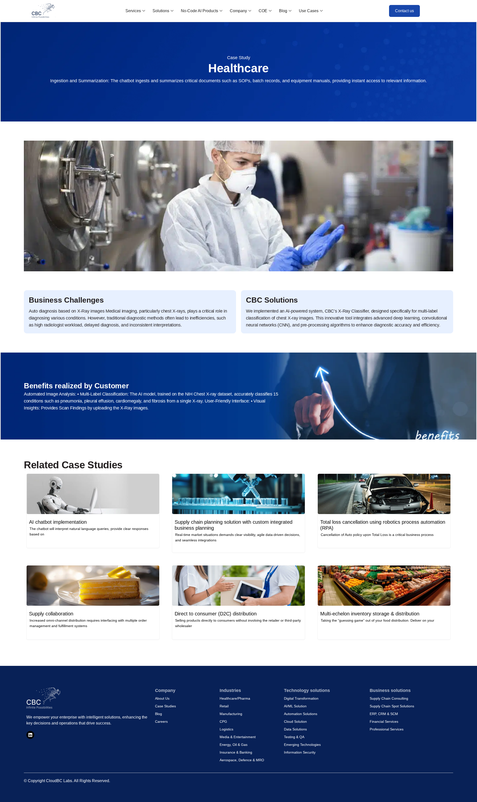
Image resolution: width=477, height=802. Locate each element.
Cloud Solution (295, 721)
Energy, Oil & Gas (233, 745)
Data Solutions (295, 729)
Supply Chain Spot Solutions (392, 706)
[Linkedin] (30, 735)
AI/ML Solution (295, 706)
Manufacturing (231, 714)
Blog (283, 11)
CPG (223, 721)
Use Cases (308, 11)
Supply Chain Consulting (389, 698)
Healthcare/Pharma (235, 698)
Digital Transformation (301, 698)
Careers (161, 721)
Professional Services (386, 729)
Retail (224, 706)
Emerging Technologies (302, 745)
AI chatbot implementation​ (58, 522)
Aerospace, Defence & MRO (242, 760)
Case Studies (165, 706)
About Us (162, 698)
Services (133, 11)
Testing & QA (294, 737)
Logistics (226, 729)
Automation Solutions (300, 714)
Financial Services (384, 721)
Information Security (300, 752)
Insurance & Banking (236, 752)
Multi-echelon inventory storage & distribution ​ (370, 613)
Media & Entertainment (238, 737)
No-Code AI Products (199, 11)
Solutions (161, 11)
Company (238, 11)
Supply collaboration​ (51, 613)
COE (263, 11)
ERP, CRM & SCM (384, 714)
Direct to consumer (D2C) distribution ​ (216, 613)
